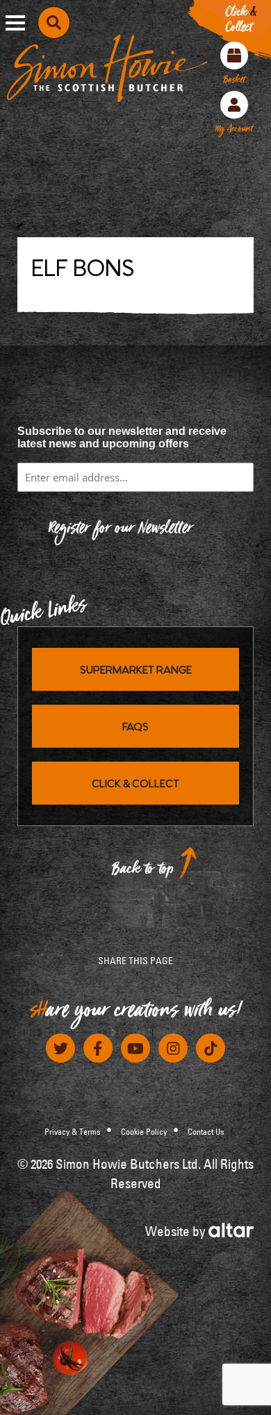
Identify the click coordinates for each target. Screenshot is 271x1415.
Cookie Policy (144, 1131)
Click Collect (241, 22)
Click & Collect (135, 782)
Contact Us (206, 1131)
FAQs (135, 725)
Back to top (143, 872)
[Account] (234, 105)
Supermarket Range (136, 669)
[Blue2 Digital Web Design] (231, 1229)
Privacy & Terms (72, 1131)
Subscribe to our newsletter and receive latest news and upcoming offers (122, 437)
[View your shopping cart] (234, 55)
